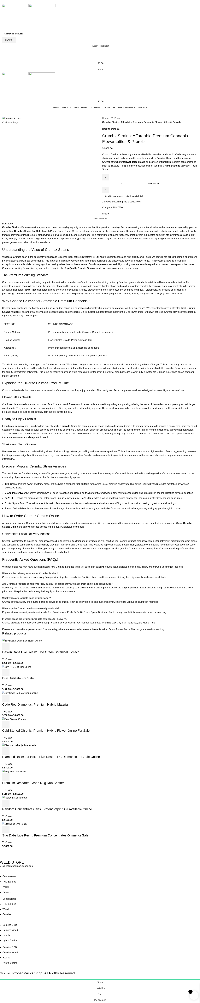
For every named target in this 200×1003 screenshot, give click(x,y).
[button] (6, 724)
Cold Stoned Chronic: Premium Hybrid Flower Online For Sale (46, 730)
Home (105, 118)
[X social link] (96, 2)
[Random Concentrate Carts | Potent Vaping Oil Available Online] (14, 797)
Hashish (6, 935)
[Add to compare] (21, 646)
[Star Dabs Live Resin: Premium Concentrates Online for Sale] (14, 824)
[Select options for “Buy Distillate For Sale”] (6, 672)
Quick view (13, 646)
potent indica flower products (56, 433)
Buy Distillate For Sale (18, 678)
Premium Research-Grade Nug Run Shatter (33, 783)
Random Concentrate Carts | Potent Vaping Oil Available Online (47, 809)
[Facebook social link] (92, 2)
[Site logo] (15, 17)
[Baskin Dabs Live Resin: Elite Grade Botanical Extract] (22, 640)
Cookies (6, 892)
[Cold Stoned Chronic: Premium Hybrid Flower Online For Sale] (14, 719)
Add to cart (154, 183)
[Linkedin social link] (104, 2)
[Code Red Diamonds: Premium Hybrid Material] (20, 693)
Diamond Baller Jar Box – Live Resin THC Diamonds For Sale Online (51, 757)
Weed (5, 887)
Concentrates (9, 876)
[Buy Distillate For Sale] (16, 667)
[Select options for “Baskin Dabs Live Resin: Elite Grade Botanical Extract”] (6, 646)
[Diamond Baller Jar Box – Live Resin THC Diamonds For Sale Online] (19, 745)
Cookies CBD (9, 925)
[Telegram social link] (107, 2)
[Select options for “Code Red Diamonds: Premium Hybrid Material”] (6, 698)
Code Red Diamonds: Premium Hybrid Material (35, 704)
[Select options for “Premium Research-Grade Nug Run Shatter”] (6, 777)
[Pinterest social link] (100, 2)
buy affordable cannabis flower (165, 368)
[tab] (100, 219)
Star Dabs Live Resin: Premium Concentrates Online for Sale (45, 835)
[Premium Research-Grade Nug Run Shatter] (14, 771)
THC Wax (116, 118)
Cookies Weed (10, 930)
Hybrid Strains (9, 940)
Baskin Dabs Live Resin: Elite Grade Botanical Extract (40, 652)
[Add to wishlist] (29, 646)
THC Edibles (9, 881)
